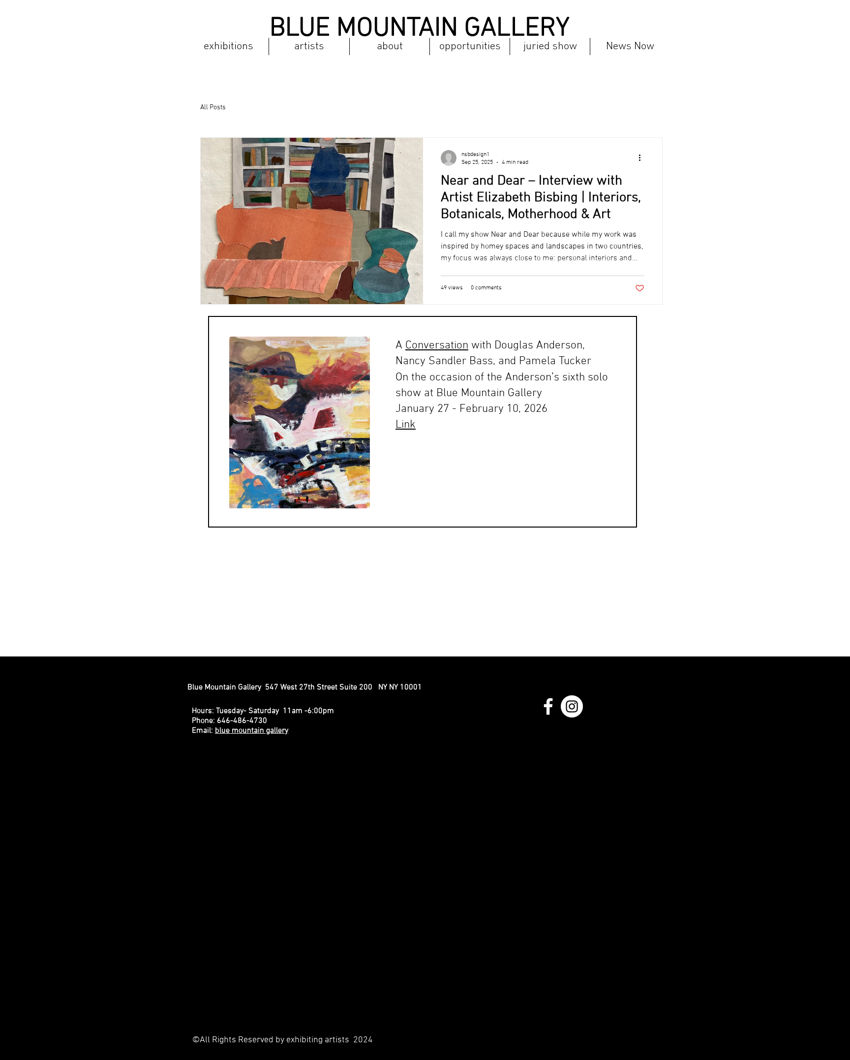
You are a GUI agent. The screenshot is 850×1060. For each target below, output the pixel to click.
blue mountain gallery (251, 731)
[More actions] (643, 158)
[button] (228, 46)
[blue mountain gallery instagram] (572, 706)
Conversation (436, 345)
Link (405, 425)
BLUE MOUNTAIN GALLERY (420, 29)
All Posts (213, 107)
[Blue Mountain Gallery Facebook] (548, 706)
